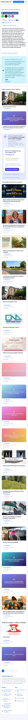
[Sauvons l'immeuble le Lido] (14, 100)
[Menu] (26, 2)
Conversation (7, 22)
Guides (4, 687)
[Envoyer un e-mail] (9, 16)
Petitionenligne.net (6, 1)
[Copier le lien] (12, 16)
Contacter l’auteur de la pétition (10, 53)
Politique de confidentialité (9, 25)
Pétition (4, 20)
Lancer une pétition (18, 1)
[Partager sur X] (6, 16)
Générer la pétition (13, 169)
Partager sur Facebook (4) (11, 13)
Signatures (14, 20)
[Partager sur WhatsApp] (2, 16)
